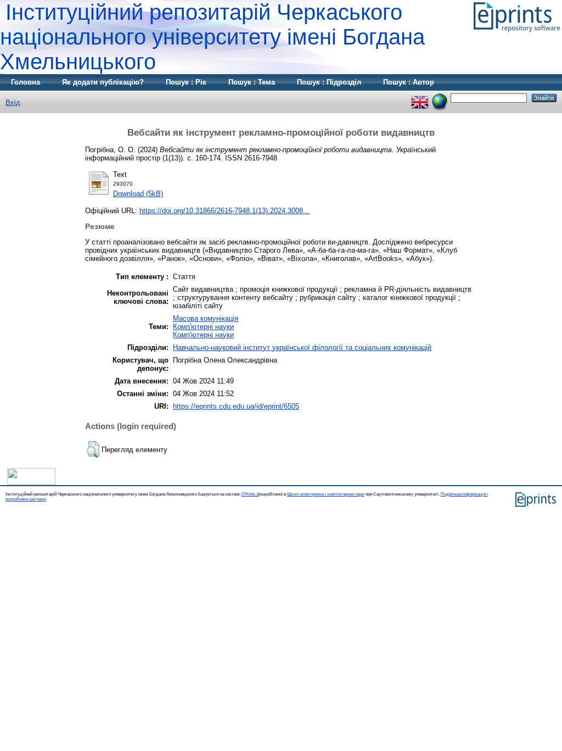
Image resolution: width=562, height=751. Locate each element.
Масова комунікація (205, 318)
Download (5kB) (138, 194)
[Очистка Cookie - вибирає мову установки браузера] (439, 97)
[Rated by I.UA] (31, 483)
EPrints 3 (249, 494)
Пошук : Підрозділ (329, 82)
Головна (25, 82)
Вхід (12, 102)
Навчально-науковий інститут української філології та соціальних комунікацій (302, 347)
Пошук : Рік (186, 82)
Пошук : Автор (408, 82)
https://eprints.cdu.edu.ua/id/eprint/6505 (236, 406)
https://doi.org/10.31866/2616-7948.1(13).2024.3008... (224, 211)
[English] (420, 97)
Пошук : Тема (251, 82)
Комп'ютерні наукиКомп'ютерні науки (203, 330)
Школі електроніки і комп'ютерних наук (325, 494)
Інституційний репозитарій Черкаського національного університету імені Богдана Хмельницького (212, 37)
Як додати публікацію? (103, 82)
